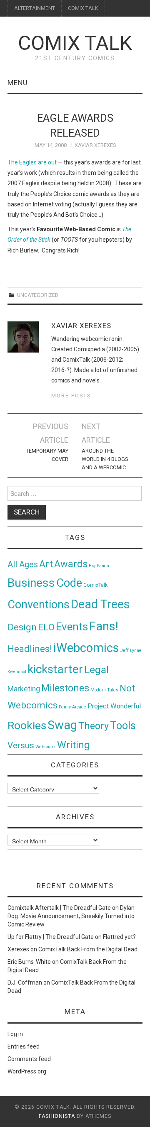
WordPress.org (27, 1071)
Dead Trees (100, 604)
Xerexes (18, 949)
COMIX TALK (83, 8)
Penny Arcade (72, 707)
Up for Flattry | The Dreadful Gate (51, 936)
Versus (21, 745)
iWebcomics (86, 648)
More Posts (71, 395)
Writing (73, 745)
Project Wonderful (114, 706)
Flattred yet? (119, 936)
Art (46, 564)
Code (69, 583)
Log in (15, 1034)
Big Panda (99, 565)
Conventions (39, 604)
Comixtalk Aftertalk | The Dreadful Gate (59, 907)
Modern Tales (104, 690)
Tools (123, 726)
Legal (96, 670)
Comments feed (29, 1059)
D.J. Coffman (25, 982)
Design (22, 627)
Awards (71, 564)
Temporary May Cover (47, 455)
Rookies (27, 725)
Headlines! (30, 648)
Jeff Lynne (131, 650)
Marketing (24, 689)
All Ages (23, 564)
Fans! (103, 626)
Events (72, 626)
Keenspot (17, 671)
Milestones (65, 688)
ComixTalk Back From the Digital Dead (88, 949)
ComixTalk (95, 585)
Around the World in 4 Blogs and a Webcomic (105, 459)
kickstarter (55, 669)
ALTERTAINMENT (34, 8)
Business (31, 583)
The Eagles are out (32, 162)
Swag (62, 725)
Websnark (45, 747)
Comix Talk (75, 43)
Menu (18, 82)
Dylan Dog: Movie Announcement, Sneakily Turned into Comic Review (71, 916)
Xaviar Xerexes (95, 145)
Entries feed (24, 1046)
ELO (46, 627)
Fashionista (57, 1116)
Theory (93, 726)
